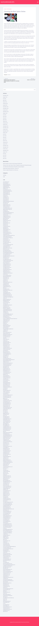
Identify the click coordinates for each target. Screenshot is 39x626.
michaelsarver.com (6, 306)
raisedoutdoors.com (6, 270)
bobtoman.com (5, 225)
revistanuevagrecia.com (7, 390)
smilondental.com (6, 301)
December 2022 (5, 145)
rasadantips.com (5, 196)
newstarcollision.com (6, 302)
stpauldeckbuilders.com (7, 516)
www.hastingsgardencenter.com (8, 548)
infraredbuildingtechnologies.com (8, 252)
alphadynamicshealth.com (7, 582)
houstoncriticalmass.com (7, 358)
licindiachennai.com (6, 186)
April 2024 (4, 119)
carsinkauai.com (5, 578)
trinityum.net (5, 552)
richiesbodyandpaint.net (7, 185)
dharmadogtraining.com (7, 601)
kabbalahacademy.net (6, 300)
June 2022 (4, 155)
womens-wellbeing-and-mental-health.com (10, 318)
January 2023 (5, 143)
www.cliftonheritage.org (7, 527)
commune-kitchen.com (6, 377)
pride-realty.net (5, 581)
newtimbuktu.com (6, 197)
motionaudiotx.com (6, 602)
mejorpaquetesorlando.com (7, 295)
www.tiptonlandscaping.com (7, 531)
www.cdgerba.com (6, 562)
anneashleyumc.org (6, 514)
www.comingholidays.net (7, 353)
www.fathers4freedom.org (7, 503)
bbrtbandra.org (5, 219)
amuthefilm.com (5, 378)
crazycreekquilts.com (6, 373)
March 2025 (5, 101)
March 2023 (5, 140)
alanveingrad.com (6, 423)
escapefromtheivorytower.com (8, 260)
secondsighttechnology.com (7, 304)
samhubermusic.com (6, 610)
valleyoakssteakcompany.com (8, 462)
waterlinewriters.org (6, 482)
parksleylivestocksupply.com (7, 334)
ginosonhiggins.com (6, 424)
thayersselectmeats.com (7, 476)
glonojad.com (5, 389)
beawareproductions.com (7, 396)
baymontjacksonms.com (7, 429)
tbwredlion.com (5, 568)
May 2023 (4, 137)
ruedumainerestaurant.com (7, 386)
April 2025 (4, 100)
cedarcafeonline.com (6, 192)
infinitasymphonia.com (6, 382)
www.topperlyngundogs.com (7, 504)
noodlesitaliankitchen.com (7, 213)
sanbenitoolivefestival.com (7, 348)
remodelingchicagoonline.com (8, 529)
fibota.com (5, 561)
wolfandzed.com (5, 538)
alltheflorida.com (6, 576)
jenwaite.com (5, 587)
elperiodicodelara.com (6, 184)
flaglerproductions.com (6, 369)
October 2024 (5, 109)
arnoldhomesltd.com (6, 266)
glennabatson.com (6, 367)
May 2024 (4, 118)
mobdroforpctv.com (6, 345)
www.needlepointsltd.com (7, 523)
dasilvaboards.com (6, 366)
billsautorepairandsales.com (7, 569)
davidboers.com (5, 489)
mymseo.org (5, 598)
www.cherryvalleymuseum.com (8, 244)
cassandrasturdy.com (6, 347)
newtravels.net (5, 203)
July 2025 (4, 98)
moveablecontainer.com (7, 242)
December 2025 (5, 95)
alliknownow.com (6, 361)
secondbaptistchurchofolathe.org (8, 597)
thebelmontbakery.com (6, 205)
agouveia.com (5, 596)
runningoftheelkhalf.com (7, 505)
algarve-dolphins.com (6, 422)
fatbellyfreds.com (6, 557)
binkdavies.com (5, 374)
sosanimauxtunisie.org (6, 226)
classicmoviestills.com (6, 349)
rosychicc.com (5, 340)
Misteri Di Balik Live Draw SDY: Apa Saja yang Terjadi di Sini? (12, 163)
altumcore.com (5, 472)
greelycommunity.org (6, 385)
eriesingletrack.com (6, 288)
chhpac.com (5, 600)
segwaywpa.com (5, 479)
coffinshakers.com (6, 399)
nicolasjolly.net (5, 381)
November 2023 (5, 127)
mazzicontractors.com (6, 553)
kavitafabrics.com (6, 442)
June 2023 (4, 135)
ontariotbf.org (5, 210)
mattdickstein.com (6, 491)
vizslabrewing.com (6, 283)
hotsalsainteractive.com (7, 189)
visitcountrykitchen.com (7, 421)
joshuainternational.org (7, 498)
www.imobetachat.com (7, 490)
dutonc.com (5, 415)
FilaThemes (27, 622)
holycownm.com (5, 445)
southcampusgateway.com (7, 233)
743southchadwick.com (7, 261)
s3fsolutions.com (6, 258)
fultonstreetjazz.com (6, 239)
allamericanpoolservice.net (7, 315)
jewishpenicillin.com (6, 316)
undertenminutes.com (6, 194)
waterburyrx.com (5, 457)
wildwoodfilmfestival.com (7, 236)
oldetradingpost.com (6, 246)
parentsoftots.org (6, 484)
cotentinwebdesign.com (7, 245)
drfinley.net (5, 590)
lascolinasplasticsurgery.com (7, 525)
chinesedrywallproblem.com (7, 435)
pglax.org (4, 431)
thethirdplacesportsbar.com (7, 554)
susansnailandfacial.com (7, 499)
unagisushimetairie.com (6, 216)
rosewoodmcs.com (6, 543)
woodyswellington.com (7, 556)
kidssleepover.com (6, 202)
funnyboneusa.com (6, 439)
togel (4, 176)
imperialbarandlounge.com (7, 269)
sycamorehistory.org (6, 544)
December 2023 (5, 126)
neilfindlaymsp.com (6, 453)
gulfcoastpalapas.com (6, 480)
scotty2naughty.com (6, 392)
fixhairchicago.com (6, 464)
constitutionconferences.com (7, 466)
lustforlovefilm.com (6, 380)
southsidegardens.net (6, 551)
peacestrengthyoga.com (7, 507)
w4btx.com (5, 298)
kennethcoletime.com (6, 405)
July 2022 (4, 153)
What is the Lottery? (31, 79)
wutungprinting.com (6, 425)
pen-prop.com (5, 500)
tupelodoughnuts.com (6, 292)
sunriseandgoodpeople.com (7, 434)
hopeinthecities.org (6, 343)
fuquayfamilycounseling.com (7, 595)
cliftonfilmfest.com (6, 268)
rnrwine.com (5, 593)
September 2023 (5, 130)
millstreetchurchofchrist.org (7, 579)
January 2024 (5, 124)
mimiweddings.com (6, 605)
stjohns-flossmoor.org (6, 438)
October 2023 (5, 129)
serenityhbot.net (5, 497)
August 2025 (5, 97)
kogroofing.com (5, 227)
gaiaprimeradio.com (6, 413)
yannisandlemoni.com (6, 285)
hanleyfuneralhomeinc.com (7, 294)
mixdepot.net (5, 541)
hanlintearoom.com (6, 585)
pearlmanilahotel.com (6, 222)
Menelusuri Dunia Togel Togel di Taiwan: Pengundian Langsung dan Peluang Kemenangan (17, 165)
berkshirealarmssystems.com (7, 282)
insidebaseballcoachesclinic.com (8, 577)
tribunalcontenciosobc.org (7, 364)
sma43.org (4, 528)
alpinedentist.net (6, 228)
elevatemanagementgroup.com (8, 588)
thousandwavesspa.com (7, 450)
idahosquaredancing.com (7, 276)
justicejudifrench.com (6, 401)
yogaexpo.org (5, 331)
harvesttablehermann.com (7, 253)
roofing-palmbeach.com (7, 263)
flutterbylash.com (6, 584)
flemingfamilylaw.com (6, 592)
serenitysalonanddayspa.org (7, 190)
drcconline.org (5, 455)
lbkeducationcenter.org (6, 325)
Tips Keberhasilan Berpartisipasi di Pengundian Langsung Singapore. (13, 166)
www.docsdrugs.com (6, 520)
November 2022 (5, 147)
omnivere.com (5, 195)
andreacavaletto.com (6, 333)
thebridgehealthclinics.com (7, 481)
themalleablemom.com (7, 404)
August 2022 (5, 151)
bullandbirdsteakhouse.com (7, 524)
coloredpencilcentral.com (7, 267)
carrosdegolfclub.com (6, 254)
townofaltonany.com (6, 430)
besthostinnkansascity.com (7, 606)
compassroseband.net (6, 471)
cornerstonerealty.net (6, 545)
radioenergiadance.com (6, 229)
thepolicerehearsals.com (7, 360)
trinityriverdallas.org (6, 326)
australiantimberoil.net (6, 250)
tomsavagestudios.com (7, 317)
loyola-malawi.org (6, 339)
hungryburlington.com (6, 406)
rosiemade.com (5, 291)
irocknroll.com (5, 274)
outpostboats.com (6, 341)
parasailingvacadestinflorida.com (8, 580)
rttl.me (4, 603)
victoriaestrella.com (6, 449)
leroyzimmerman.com (6, 589)
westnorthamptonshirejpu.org (8, 237)
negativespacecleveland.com (7, 432)
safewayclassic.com (6, 206)
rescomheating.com (6, 604)
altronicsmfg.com (6, 198)
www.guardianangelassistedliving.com (9, 564)
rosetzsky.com (5, 388)
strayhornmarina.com (6, 368)
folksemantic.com (6, 278)
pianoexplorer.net (6, 549)
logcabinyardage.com (6, 488)
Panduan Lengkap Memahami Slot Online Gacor (10, 169)
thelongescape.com (6, 416)
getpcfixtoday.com (6, 218)
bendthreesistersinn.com (7, 437)
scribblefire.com (5, 329)
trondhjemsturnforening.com (7, 565)
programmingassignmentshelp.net (8, 201)
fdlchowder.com (5, 522)
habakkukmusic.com (6, 495)
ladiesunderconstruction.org (7, 247)
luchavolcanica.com (6, 443)
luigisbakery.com (5, 536)
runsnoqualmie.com (6, 519)
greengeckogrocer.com (6, 307)
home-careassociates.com (7, 332)
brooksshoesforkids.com (7, 475)
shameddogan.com (6, 483)
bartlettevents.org (6, 241)
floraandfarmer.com (6, 257)
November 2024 (5, 108)
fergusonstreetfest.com (7, 572)
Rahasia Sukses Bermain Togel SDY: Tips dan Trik (11, 168)
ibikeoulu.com (5, 398)
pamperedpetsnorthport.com (7, 290)
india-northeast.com (6, 262)
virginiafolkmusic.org (6, 319)
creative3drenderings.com (7, 486)
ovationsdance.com (6, 320)
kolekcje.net (5, 323)
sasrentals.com (5, 303)
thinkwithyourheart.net (6, 271)
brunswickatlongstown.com (7, 407)
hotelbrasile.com (5, 238)
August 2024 (5, 113)
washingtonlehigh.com (6, 535)
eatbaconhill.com (6, 200)
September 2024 (5, 111)
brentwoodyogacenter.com (7, 530)
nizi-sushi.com (5, 410)
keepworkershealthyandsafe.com (8, 212)
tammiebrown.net (6, 414)
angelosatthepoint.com (7, 459)
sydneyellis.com (5, 311)
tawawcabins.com (6, 277)
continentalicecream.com (7, 372)
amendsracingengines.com (7, 511)
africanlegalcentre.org (6, 383)
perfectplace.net (5, 327)
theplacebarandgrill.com (7, 456)
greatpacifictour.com (6, 448)
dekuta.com (5, 539)
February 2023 (5, 142)
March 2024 (5, 121)
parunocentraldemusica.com (7, 563)
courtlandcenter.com (6, 451)
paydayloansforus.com (6, 204)
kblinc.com (4, 287)
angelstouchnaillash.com (7, 299)
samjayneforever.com (6, 573)
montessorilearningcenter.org (7, 571)
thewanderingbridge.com (7, 402)
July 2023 (4, 134)
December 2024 (5, 106)
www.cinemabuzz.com (6, 540)
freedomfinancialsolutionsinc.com (8, 508)
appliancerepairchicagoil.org (7, 209)
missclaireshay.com (6, 181)
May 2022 (4, 156)
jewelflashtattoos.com (6, 217)
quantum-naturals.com (6, 570)
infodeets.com (5, 188)
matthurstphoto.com (6, 574)
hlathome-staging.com (6, 308)
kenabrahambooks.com (6, 376)
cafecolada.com (5, 350)
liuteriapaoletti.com (6, 433)
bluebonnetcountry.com (7, 220)
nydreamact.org (5, 214)
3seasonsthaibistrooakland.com (8, 328)
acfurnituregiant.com (6, 193)
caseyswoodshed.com (6, 463)
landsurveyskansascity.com (7, 515)
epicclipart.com (5, 221)
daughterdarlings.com (6, 187)
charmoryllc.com (5, 356)
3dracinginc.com (5, 357)
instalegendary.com (6, 211)
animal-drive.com (6, 473)
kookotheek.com (5, 230)
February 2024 (5, 122)
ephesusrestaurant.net (6, 555)
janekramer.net (5, 409)
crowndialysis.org (6, 312)
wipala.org (4, 337)
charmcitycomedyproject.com (7, 394)
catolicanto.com (5, 324)
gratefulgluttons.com (6, 344)
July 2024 (4, 114)
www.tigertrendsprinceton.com (8, 502)
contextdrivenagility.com (7, 397)
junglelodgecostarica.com (7, 418)
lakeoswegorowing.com (7, 594)
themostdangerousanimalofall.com (8, 359)
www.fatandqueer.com (6, 513)
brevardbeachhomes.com (7, 259)
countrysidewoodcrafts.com (7, 208)
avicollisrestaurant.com (7, 454)
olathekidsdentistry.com (7, 293)
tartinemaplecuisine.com (7, 408)
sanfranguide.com (6, 355)
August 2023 (5, 132)
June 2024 (4, 116)
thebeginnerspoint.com (6, 352)
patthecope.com (5, 467)
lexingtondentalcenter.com (7, 310)
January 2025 (5, 105)
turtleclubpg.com (6, 447)
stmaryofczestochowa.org (7, 400)
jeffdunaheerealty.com (6, 506)
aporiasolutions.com (6, 478)
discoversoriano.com (6, 351)
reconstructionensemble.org (7, 441)
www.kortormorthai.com (7, 512)
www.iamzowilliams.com (7, 547)
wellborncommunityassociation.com (9, 235)
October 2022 (5, 148)
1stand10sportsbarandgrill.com (8, 296)
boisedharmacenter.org (6, 335)
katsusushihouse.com (6, 384)
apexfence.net (5, 611)
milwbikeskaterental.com (7, 427)
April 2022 (4, 158)
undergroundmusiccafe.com (7, 609)
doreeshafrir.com (5, 393)
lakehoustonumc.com (6, 494)
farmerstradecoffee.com (7, 487)
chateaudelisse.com (6, 234)
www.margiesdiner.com (6, 521)
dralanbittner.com (6, 284)
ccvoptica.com (5, 533)
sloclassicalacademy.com (7, 365)
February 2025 (5, 103)
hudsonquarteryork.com (7, 560)
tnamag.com (5, 474)
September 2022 (5, 150)
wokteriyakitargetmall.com (7, 309)
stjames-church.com (6, 391)
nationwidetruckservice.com (7, 446)
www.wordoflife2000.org (7, 275)
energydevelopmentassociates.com (8, 255)
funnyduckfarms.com (6, 586)
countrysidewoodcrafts (7, 2)
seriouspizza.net (5, 470)
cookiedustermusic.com (7, 440)
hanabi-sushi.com (6, 537)
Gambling (8, 74)
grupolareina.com (6, 243)
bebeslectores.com (6, 249)
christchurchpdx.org (6, 375)
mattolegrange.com (6, 417)
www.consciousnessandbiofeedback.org (9, 546)
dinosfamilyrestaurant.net (7, 251)
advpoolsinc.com (5, 458)
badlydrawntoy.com (6, 492)
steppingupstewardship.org (7, 532)
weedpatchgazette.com (7, 286)
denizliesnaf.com (5, 465)
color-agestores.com (6, 336)
